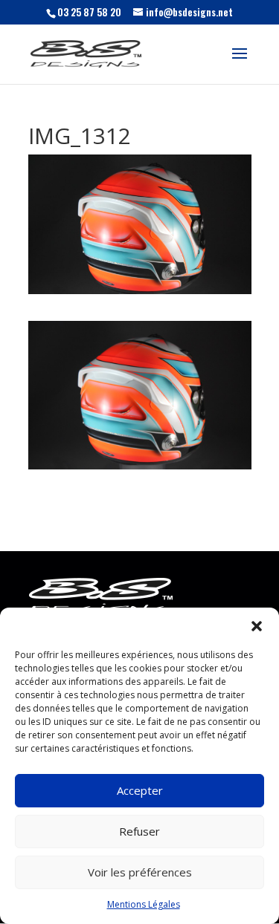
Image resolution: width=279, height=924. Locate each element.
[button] (256, 626)
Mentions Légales (143, 904)
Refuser (139, 831)
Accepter (140, 790)
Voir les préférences (140, 872)
